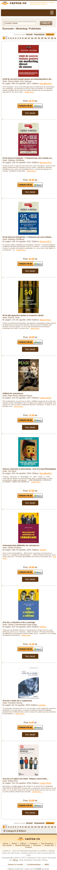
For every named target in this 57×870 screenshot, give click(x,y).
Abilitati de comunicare (13, 393)
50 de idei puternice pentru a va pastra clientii (23, 315)
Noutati (29, 34)
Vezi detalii (30, 113)
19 (55, 38)
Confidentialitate (34, 864)
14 (39, 38)
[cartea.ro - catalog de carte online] (28, 4)
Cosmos (42, 705)
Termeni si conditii (15, 864)
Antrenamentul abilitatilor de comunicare (21, 545)
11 (29, 38)
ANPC (46, 864)
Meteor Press (45, 320)
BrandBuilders (46, 83)
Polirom (43, 550)
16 (45, 38)
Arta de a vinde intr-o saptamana (17, 701)
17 (49, 38)
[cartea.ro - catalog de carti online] (28, 840)
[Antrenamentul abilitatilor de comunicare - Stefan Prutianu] (28, 528)
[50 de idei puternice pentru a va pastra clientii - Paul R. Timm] (28, 297)
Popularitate (39, 34)
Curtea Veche (45, 398)
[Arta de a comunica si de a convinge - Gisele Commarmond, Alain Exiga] (28, 604)
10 (26, 38)
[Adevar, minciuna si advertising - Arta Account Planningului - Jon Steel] (28, 452)
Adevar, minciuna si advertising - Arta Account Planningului (29, 469)
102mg (15, 860)
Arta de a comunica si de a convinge (19, 622)
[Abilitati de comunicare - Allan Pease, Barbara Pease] (28, 375)
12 (32, 38)
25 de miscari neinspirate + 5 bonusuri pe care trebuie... (27, 237)
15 (42, 38)
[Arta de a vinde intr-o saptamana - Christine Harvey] (28, 682)
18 (52, 38)
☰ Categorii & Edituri (14, 831)
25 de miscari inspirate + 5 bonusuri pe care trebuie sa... (28, 158)
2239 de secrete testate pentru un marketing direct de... (27, 79)
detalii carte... (30, 92)
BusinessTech (45, 162)
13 (35, 38)
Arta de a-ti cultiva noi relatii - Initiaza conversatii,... (25, 779)
